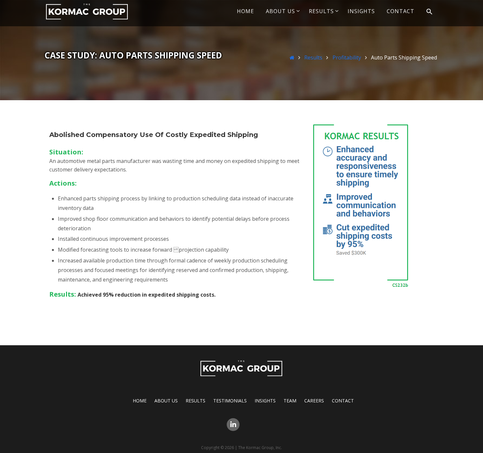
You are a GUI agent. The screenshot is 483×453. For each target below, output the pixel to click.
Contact (343, 400)
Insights (265, 400)
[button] (429, 12)
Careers (314, 400)
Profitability (347, 57)
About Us (166, 400)
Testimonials (230, 400)
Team (290, 400)
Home (140, 400)
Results (313, 57)
